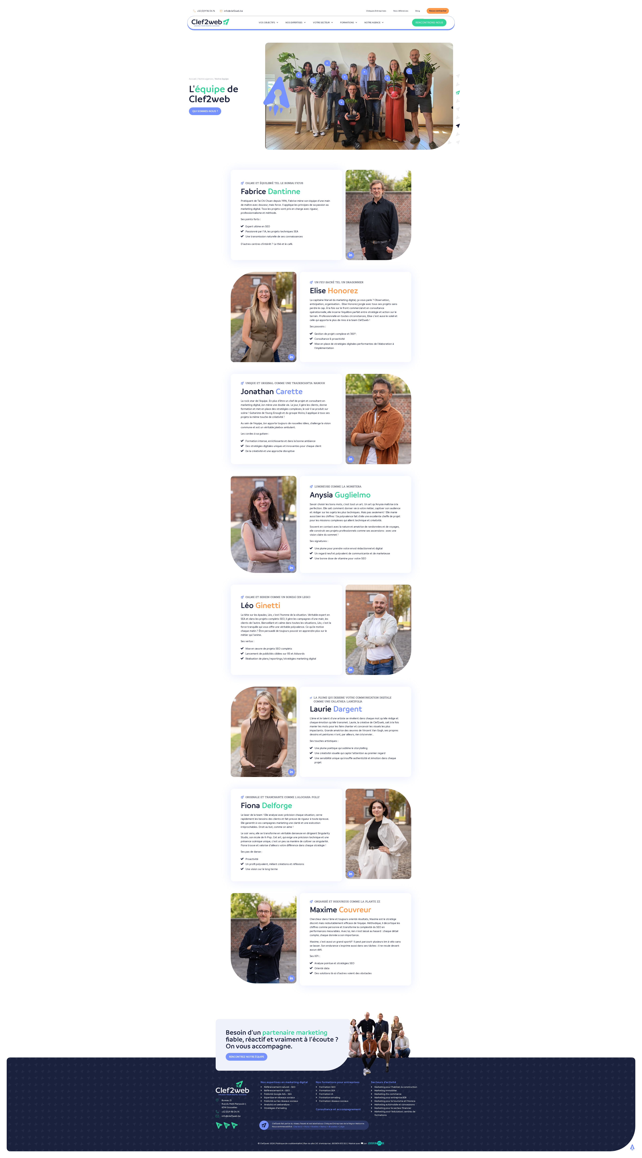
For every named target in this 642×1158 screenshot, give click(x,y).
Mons (306, 1127)
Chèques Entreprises (376, 11)
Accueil (192, 79)
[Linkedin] (234, 1125)
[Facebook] (219, 1125)
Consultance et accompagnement (338, 1109)
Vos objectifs (267, 22)
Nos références (400, 11)
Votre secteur (321, 22)
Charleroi (297, 1127)
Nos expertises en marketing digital (284, 1082)
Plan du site (308, 1143)
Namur (323, 1127)
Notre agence (372, 22)
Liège (341, 1127)
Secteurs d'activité (383, 1082)
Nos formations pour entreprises (337, 1082)
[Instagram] (226, 1125)
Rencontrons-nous (429, 22)
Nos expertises (294, 22)
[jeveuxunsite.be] (375, 1143)
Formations (347, 22)
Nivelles (314, 1127)
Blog (417, 11)
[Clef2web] (210, 22)
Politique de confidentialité (289, 1143)
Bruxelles (333, 1127)
